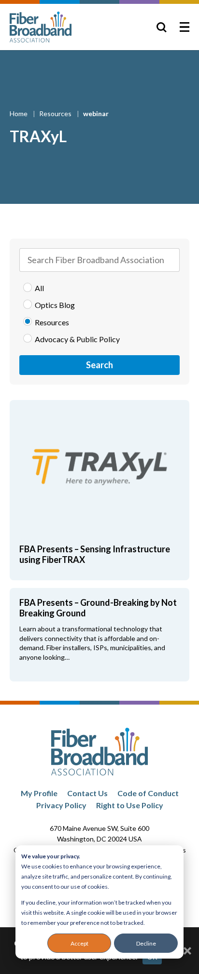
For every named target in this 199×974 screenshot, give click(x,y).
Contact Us (87, 793)
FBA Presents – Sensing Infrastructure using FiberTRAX (94, 554)
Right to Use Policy (129, 805)
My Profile (39, 793)
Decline (146, 943)
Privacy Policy (61, 805)
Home (19, 113)
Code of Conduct (148, 793)
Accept (79, 943)
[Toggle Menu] (184, 27)
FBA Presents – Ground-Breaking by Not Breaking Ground (98, 607)
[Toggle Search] (161, 27)
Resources (56, 113)
